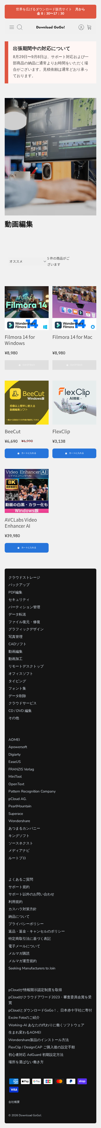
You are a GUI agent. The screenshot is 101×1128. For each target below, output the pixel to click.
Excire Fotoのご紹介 (24, 1017)
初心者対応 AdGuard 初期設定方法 (35, 1054)
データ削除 (17, 696)
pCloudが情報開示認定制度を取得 (35, 989)
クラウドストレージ (24, 577)
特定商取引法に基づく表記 (29, 938)
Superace (15, 813)
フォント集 (17, 688)
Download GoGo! (30, 1115)
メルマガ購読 (19, 953)
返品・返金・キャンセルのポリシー (36, 931)
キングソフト (19, 835)
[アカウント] (79, 27)
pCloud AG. (17, 798)
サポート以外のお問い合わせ (31, 894)
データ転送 (17, 614)
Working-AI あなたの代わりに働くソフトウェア (46, 1025)
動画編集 (15, 651)
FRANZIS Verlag (21, 769)
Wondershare (19, 821)
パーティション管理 (24, 607)
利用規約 (15, 901)
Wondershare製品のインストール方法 (38, 1040)
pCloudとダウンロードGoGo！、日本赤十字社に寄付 (50, 1010)
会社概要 (14, 1102)
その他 (13, 718)
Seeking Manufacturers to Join (31, 968)
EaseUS (14, 761)
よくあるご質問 (20, 879)
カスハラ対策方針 (22, 909)
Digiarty (14, 754)
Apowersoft (17, 747)
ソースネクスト (20, 843)
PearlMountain (19, 806)
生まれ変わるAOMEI (24, 1032)
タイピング (17, 681)
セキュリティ (19, 599)
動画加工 (15, 658)
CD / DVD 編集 (20, 710)
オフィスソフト (20, 673)
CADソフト (17, 644)
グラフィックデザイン (26, 629)
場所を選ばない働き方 (26, 1062)
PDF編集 (15, 592)
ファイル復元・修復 (24, 622)
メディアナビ (19, 850)
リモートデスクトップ (26, 666)
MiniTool (15, 776)
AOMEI (14, 739)
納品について (19, 916)
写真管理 (15, 636)
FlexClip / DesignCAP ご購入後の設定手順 (41, 1047)
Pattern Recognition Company (32, 791)
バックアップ (19, 584)
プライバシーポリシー (26, 923)
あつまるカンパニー (24, 828)
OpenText (16, 784)
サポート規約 (19, 887)
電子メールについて (24, 946)
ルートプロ (17, 858)
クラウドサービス (22, 703)
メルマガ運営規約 (22, 961)
